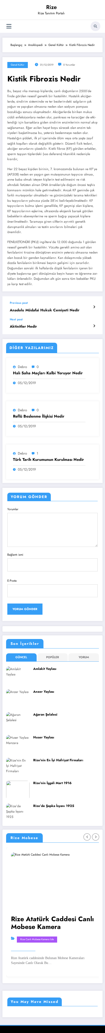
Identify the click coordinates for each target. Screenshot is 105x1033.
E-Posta (12, 580)
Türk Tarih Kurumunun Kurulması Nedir (48, 459)
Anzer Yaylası (43, 691)
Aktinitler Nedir (23, 326)
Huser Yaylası (43, 737)
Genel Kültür (17, 65)
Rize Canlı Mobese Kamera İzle (37, 939)
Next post (16, 319)
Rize (51, 7)
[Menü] (8, 26)
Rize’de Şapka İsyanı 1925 (53, 806)
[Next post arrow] (94, 326)
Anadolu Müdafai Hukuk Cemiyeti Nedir (44, 310)
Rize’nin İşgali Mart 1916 (52, 783)
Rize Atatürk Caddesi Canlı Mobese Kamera (52, 923)
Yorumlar (12, 509)
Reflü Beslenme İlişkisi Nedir (38, 416)
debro (22, 366)
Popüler (52, 657)
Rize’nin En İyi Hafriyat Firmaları (58, 760)
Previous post (19, 303)
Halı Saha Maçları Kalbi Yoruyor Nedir (48, 373)
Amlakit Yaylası (44, 668)
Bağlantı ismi (15, 554)
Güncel (21, 657)
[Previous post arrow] (94, 307)
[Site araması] (95, 26)
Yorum (84, 657)
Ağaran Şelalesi (45, 714)
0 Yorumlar (69, 65)
